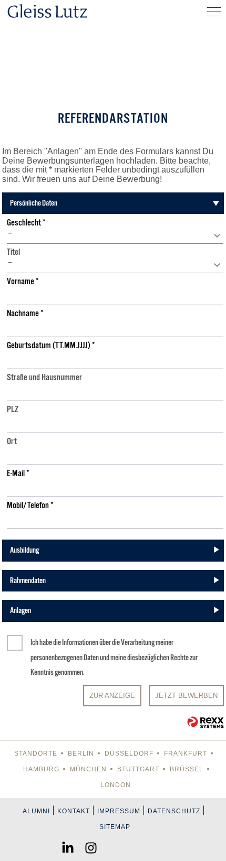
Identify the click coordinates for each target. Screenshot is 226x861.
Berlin (81, 753)
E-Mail (18, 473)
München (88, 769)
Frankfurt (185, 753)
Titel (13, 252)
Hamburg (41, 769)
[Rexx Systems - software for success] (205, 722)
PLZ (12, 409)
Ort (12, 441)
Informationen (80, 642)
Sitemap (114, 827)
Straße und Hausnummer (44, 377)
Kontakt (73, 811)
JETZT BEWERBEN (186, 695)
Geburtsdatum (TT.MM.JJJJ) (51, 345)
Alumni (36, 811)
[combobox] (115, 236)
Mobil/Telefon (30, 505)
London (115, 785)
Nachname (25, 313)
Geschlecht (26, 223)
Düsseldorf (129, 753)
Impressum (118, 811)
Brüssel (186, 769)
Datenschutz (174, 811)
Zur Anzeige (112, 695)
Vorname (23, 281)
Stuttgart (138, 769)
